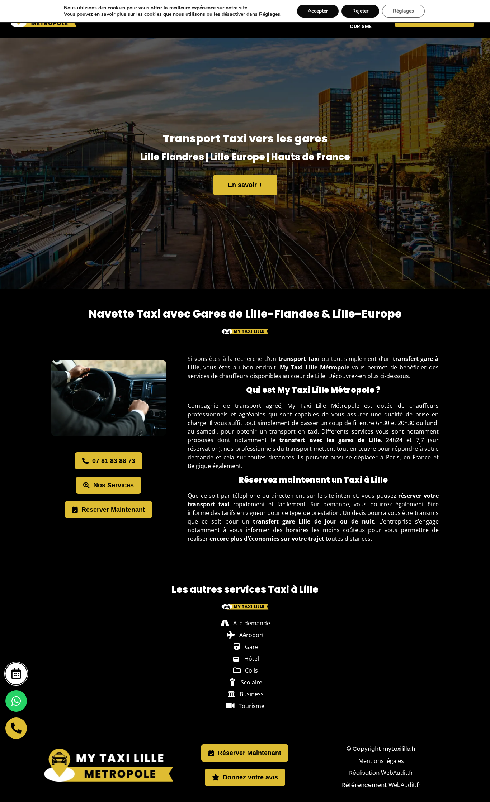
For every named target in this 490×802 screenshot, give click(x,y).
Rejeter (360, 11)
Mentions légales (381, 761)
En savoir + (245, 184)
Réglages (269, 14)
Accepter (318, 11)
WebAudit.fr (397, 773)
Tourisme (359, 26)
